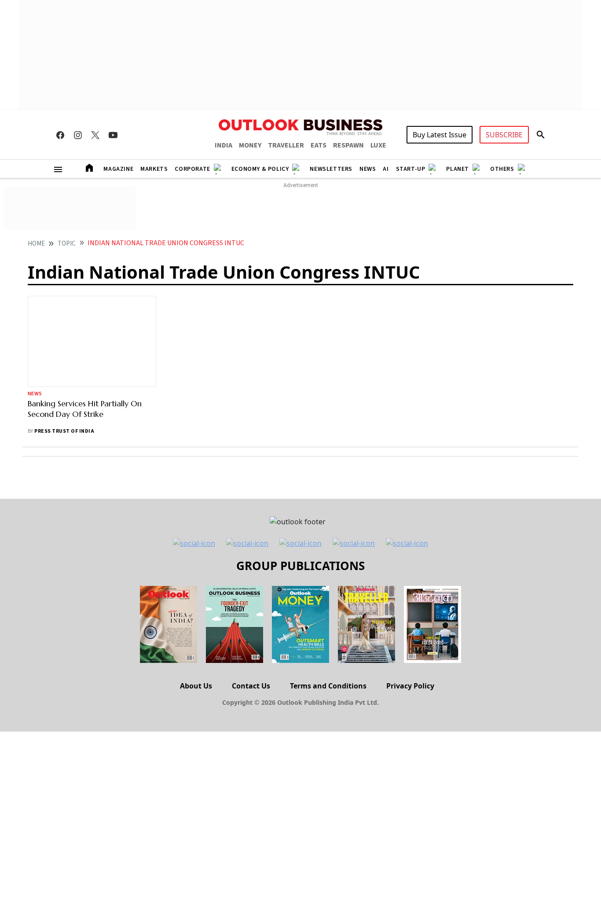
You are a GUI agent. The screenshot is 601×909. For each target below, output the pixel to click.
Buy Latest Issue (439, 135)
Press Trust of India (64, 431)
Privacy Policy (410, 686)
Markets (154, 169)
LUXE (378, 145)
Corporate (192, 169)
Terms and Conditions (328, 686)
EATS (318, 145)
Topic (67, 243)
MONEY (250, 145)
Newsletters (331, 169)
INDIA (223, 145)
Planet (457, 169)
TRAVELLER (286, 145)
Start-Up (410, 169)
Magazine (118, 169)
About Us (196, 686)
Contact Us (251, 686)
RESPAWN (348, 145)
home (36, 243)
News (367, 169)
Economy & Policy (260, 169)
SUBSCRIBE (504, 135)
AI (385, 169)
